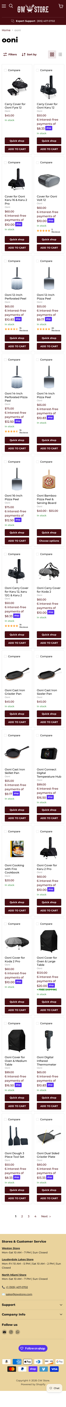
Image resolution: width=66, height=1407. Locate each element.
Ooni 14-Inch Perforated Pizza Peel (16, 397)
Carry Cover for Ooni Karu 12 (47, 105)
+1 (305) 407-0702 (17, 1287)
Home (6, 30)
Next (44, 1216)
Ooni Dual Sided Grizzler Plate (48, 1155)
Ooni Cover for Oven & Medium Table (16, 1060)
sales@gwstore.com (19, 1294)
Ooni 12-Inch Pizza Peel (45, 296)
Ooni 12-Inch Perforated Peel (15, 296)
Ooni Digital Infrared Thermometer (46, 1060)
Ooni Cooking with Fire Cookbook (14, 869)
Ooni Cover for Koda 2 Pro (15, 959)
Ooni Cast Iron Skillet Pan (15, 771)
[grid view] (52, 54)
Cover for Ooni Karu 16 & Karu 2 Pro (16, 200)
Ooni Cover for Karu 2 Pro (47, 867)
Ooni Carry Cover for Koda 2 (48, 589)
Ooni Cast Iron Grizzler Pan (15, 692)
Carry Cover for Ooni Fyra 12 (15, 105)
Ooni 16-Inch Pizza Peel (13, 497)
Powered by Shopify (33, 1384)
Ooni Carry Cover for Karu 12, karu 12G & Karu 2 (16, 591)
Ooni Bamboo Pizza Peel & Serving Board (46, 499)
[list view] (60, 54)
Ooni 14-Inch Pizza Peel (46, 395)
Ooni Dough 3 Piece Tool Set (14, 1155)
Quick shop (17, 140)
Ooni (7, 111)
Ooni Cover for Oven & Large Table (47, 961)
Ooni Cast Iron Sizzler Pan (47, 692)
